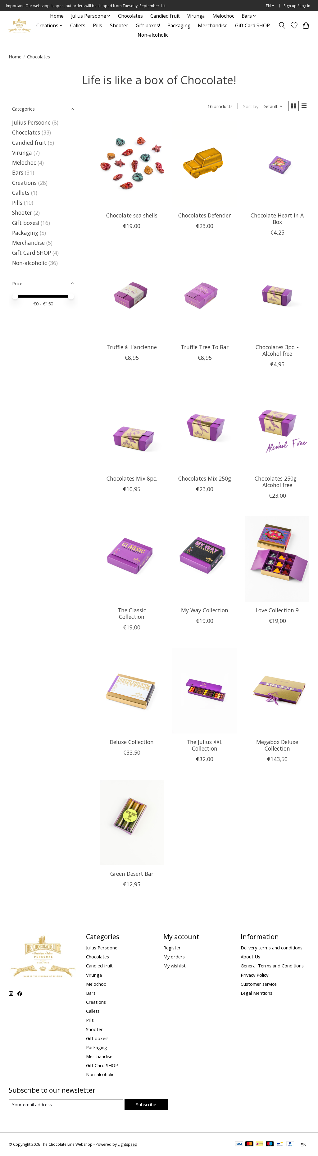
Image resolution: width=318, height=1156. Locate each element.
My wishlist (174, 965)
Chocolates (130, 16)
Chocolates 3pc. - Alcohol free (277, 350)
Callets (77, 25)
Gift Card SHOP (252, 25)
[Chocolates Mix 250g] (204, 427)
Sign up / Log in (297, 5)
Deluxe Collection (132, 742)
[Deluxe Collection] (132, 690)
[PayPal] (290, 1144)
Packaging (178, 25)
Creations (24, 182)
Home (57, 16)
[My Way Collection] (204, 559)
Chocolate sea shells (131, 215)
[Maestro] (270, 1144)
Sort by (250, 106)
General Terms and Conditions (272, 965)
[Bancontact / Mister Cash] (280, 1144)
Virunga (196, 16)
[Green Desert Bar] (132, 822)
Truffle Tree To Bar (205, 347)
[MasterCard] (249, 1144)
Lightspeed (127, 1144)
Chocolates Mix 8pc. (132, 478)
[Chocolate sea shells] (132, 164)
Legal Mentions (256, 993)
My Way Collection (204, 610)
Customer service (259, 984)
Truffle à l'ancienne (132, 347)
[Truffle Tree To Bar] (204, 296)
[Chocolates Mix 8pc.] (132, 427)
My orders (174, 956)
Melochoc (223, 16)
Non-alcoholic (153, 35)
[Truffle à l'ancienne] (132, 296)
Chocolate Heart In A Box (277, 219)
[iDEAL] (259, 1144)
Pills (97, 25)
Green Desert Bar (131, 873)
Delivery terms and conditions (271, 947)
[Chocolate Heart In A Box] (277, 164)
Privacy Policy (254, 975)
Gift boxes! (148, 25)
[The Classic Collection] (132, 559)
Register (172, 947)
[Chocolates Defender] (204, 164)
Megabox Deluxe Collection (277, 745)
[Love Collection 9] (277, 559)
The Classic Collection (132, 613)
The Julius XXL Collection (204, 745)
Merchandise (213, 25)
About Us (250, 956)
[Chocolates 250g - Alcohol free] (277, 427)
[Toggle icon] (281, 25)
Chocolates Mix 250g (204, 478)
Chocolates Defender (204, 215)
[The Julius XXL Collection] (204, 690)
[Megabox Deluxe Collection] (277, 690)
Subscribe (146, 1104)
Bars (17, 172)
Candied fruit (165, 16)
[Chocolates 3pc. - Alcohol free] (277, 296)
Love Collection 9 (277, 610)
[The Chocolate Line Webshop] (19, 25)
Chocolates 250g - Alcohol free (277, 482)
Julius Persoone (31, 122)
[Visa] (239, 1144)
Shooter (119, 25)
